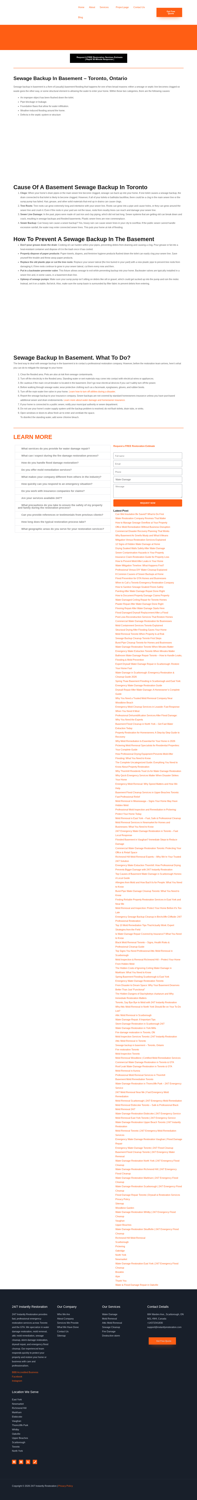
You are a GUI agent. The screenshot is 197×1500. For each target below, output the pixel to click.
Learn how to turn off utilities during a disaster (92, 391)
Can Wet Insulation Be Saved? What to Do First (139, 514)
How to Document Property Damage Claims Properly (142, 595)
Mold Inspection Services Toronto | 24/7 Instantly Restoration (146, 1036)
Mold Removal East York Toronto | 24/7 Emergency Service (145, 1118)
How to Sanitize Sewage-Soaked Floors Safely (139, 587)
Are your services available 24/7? (41, 498)
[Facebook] (14, 1462)
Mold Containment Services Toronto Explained (139, 625)
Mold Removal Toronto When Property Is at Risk (139, 634)
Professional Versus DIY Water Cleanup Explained (141, 570)
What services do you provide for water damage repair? (55, 448)
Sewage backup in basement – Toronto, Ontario (139, 1045)
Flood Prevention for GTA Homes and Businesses (140, 578)
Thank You (120, 1281)
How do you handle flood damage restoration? (50, 462)
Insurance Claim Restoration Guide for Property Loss (142, 557)
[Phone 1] (35, 1462)
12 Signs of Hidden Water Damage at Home (137, 544)
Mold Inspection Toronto (127, 1054)
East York (17, 1399)
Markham (16, 1412)
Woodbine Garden (124, 1208)
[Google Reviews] (28, 1462)
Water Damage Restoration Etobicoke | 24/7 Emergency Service (148, 1113)
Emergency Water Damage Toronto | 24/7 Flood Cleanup (144, 1148)
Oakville (16, 1434)
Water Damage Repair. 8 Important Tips (135, 1019)
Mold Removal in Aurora (127, 1071)
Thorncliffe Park (20, 1425)
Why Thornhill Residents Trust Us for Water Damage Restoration (148, 771)
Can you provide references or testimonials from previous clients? (62, 514)
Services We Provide (68, 1323)
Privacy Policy (122, 1199)
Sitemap (119, 1203)
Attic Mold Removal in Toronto (130, 1041)
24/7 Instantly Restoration (42, 12)
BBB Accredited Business (25, 1372)
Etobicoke (17, 1416)
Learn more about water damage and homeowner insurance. (94, 400)
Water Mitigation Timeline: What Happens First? (139, 565)
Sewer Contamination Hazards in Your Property (139, 552)
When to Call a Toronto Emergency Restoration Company (144, 582)
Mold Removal (109, 1318)
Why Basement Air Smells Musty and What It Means (141, 535)
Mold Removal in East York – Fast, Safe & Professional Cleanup (148, 818)
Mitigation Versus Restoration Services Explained (140, 540)
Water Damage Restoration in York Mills (135, 1028)
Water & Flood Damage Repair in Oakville (136, 1285)
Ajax (117, 1276)
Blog (80, 17)
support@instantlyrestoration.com (164, 1327)
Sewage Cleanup (111, 1327)
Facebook (17, 1376)
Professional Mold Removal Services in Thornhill (140, 1075)
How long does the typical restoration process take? (53, 521)
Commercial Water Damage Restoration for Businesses (143, 621)
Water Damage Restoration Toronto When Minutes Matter (144, 647)
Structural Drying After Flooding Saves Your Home (141, 630)
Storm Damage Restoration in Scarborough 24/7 (140, 1024)
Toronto (16, 1446)
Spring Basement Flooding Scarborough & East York (142, 977)
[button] (62, 448)
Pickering (120, 1246)
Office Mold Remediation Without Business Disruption (142, 527)
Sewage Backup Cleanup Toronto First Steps (138, 638)
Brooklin (119, 1272)
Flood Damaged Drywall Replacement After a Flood (141, 612)
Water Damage (109, 1314)
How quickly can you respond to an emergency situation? (56, 484)
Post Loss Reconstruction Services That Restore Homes (144, 617)
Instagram (17, 1381)
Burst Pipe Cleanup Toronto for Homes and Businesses (143, 642)
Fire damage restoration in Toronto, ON (135, 1032)
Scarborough (122, 1242)
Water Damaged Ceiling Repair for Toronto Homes (141, 600)
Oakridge (120, 1251)
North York (120, 1255)
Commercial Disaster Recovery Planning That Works (142, 531)
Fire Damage (109, 1331)
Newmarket (121, 1259)
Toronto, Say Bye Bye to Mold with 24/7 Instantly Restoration (146, 1002)
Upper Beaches (123, 1225)
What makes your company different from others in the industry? (61, 476)
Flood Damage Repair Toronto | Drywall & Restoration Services (147, 1195)
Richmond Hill (19, 1408)
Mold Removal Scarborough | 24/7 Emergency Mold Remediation (148, 1101)
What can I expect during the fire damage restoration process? (59, 455)
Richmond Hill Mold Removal (130, 1238)
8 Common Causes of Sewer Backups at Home (139, 574)
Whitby (15, 1429)
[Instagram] (21, 1462)
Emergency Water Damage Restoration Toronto (139, 981)
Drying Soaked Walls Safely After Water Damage (140, 548)
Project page (122, 7)
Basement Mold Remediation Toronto (134, 1079)
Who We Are (63, 1314)
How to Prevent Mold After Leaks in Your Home (139, 561)
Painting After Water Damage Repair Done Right (140, 591)
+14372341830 (155, 1323)
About (92, 7)
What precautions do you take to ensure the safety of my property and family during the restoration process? (60, 506)
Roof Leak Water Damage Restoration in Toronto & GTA (143, 1066)
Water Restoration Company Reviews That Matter (140, 518)
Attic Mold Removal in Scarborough (133, 1015)
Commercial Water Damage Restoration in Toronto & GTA (144, 1062)
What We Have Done (68, 1327)
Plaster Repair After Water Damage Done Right (139, 604)
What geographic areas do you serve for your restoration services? (62, 528)
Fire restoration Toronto (127, 1049)
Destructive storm (111, 1335)
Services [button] (104, 7)
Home (81, 7)
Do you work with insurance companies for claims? (53, 491)
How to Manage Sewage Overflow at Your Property (141, 522)
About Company (65, 1318)
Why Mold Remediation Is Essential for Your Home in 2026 (145, 741)
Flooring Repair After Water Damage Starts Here (140, 608)
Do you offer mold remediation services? (46, 469)
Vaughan (120, 1221)
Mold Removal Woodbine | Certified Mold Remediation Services (148, 1058)
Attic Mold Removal (112, 1323)
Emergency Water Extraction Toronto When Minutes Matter (145, 651)
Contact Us (139, 7)
